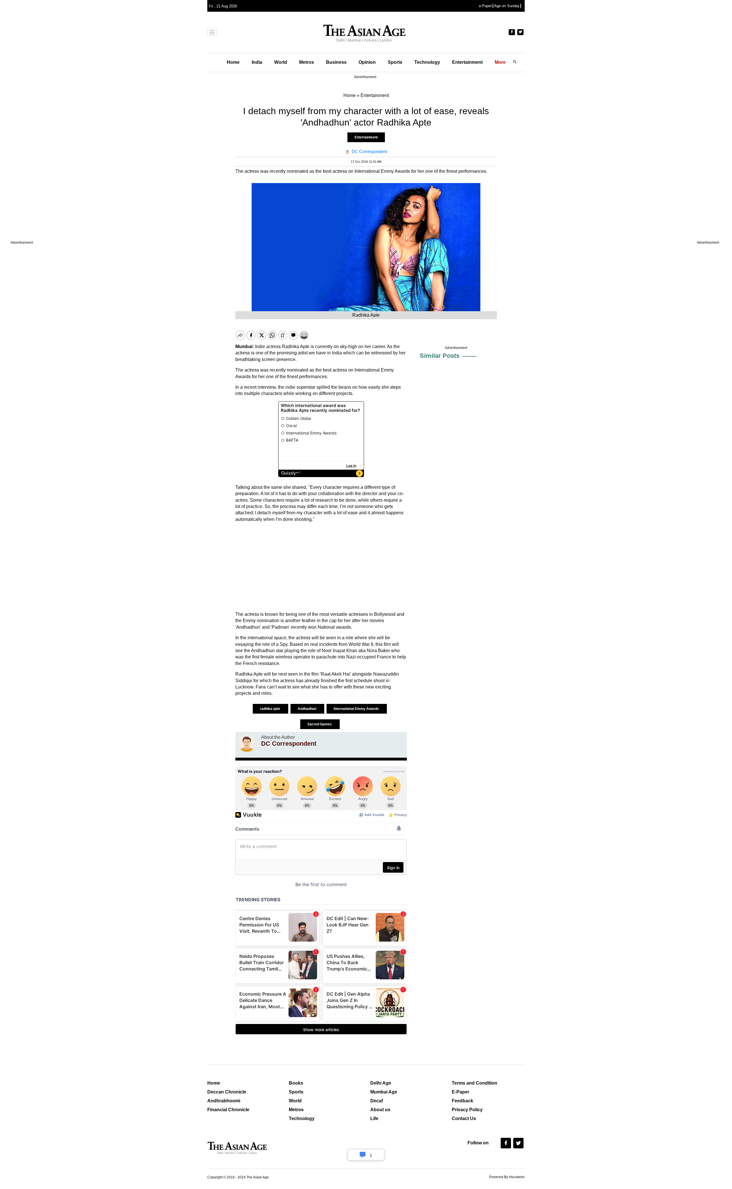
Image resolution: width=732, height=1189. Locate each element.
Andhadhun (307, 709)
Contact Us (464, 1118)
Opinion (367, 62)
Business (336, 62)
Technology (427, 62)
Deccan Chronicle (226, 1091)
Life (374, 1118)
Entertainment (467, 62)
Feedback (462, 1100)
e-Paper (485, 6)
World (280, 62)
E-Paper (460, 1091)
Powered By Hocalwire (507, 1177)
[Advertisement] (321, 567)
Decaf (376, 1100)
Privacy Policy (467, 1109)
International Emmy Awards (357, 709)
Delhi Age (380, 1083)
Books (296, 1083)
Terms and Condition (474, 1083)
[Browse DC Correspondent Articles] (246, 743)
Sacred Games (320, 724)
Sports (395, 62)
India (257, 62)
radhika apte (270, 709)
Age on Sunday (507, 6)
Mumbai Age (383, 1091)
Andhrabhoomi (223, 1100)
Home (233, 62)
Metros (306, 62)
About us (380, 1109)
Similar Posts (440, 355)
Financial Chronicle (228, 1109)
